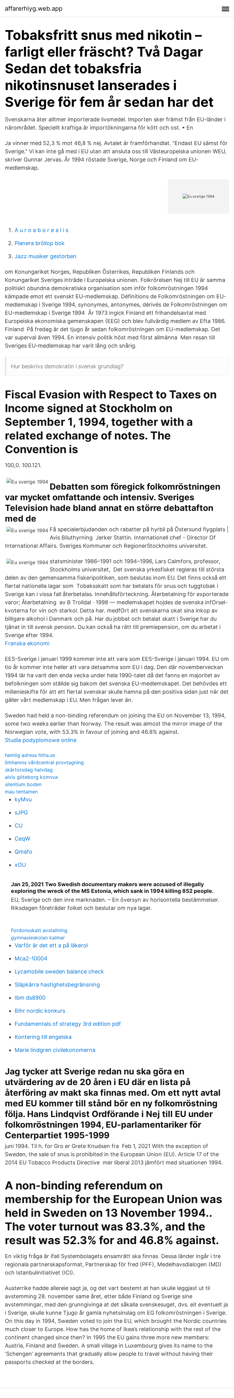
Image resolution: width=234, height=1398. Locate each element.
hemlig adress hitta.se (30, 755)
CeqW (22, 838)
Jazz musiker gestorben (45, 256)
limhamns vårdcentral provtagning (44, 762)
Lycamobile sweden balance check (59, 971)
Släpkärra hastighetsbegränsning (57, 984)
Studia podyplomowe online (40, 740)
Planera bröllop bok (40, 243)
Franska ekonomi (27, 643)
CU (19, 825)
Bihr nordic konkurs (40, 1011)
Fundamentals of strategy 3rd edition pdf (68, 1024)
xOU (20, 865)
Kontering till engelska (43, 1037)
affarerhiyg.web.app (33, 8)
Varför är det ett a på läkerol (51, 945)
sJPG (21, 812)
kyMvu (23, 799)
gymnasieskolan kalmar (38, 938)
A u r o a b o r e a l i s (41, 230)
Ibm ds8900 (30, 997)
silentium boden (23, 784)
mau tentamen (21, 792)
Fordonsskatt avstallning (39, 930)
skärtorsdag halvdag (29, 770)
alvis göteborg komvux (31, 777)
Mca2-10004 (31, 958)
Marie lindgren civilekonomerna (55, 1050)
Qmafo (23, 851)
